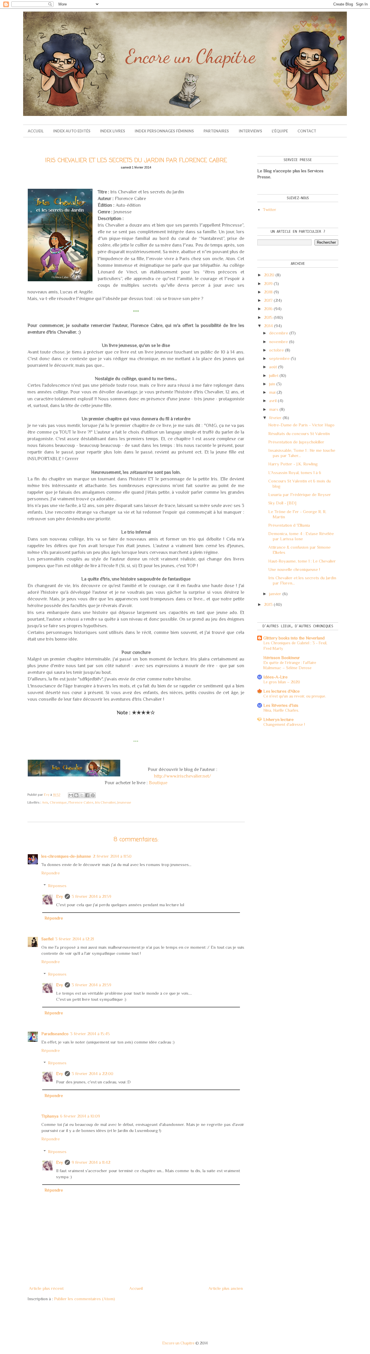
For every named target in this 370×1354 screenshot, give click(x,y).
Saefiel (47, 938)
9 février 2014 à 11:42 (91, 1162)
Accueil (36, 131)
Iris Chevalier (105, 802)
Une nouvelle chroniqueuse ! (294, 569)
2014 (268, 325)
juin (272, 383)
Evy (59, 896)
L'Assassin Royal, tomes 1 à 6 (294, 472)
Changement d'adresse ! (284, 724)
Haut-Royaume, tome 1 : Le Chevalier (302, 560)
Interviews (250, 131)
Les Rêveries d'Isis (280, 705)
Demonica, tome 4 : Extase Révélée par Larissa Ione (301, 536)
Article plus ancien (225, 1288)
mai (272, 392)
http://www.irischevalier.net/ (182, 776)
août (273, 366)
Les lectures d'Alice (281, 691)
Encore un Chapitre (178, 1343)
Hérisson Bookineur (281, 657)
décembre (278, 332)
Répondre (50, 872)
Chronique (58, 802)
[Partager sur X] (82, 795)
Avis (45, 802)
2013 (268, 604)
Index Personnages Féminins (164, 131)
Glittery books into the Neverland (294, 637)
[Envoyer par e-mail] (71, 795)
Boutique (158, 782)
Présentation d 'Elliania (289, 525)
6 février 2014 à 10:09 (80, 1115)
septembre (279, 358)
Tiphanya (49, 1115)
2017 (268, 300)
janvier (275, 593)
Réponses (57, 885)
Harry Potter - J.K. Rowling (293, 463)
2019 (268, 283)
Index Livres (112, 131)
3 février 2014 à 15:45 (90, 1033)
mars (273, 409)
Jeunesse (124, 802)
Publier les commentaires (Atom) (84, 1298)
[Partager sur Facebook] (87, 795)
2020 (269, 274)
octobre (276, 349)
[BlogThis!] (76, 795)
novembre (278, 341)
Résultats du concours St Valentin (299, 433)
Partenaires (216, 131)
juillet (273, 375)
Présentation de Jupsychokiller (296, 441)
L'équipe (280, 131)
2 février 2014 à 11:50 (112, 856)
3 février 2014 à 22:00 (92, 1073)
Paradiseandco (55, 1033)
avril (273, 400)
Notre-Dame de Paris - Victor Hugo (301, 424)
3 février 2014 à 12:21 (74, 938)
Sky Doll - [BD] (282, 502)
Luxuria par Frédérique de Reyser (299, 494)
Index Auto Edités (71, 131)
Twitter (269, 209)
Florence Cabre (81, 802)
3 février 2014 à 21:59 (91, 896)
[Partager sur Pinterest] (93, 795)
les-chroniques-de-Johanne (66, 856)
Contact (306, 131)
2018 (268, 291)
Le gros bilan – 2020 (281, 682)
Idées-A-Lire (275, 676)
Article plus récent (46, 1288)
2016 (268, 308)
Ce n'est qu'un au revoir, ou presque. (294, 696)
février (275, 417)
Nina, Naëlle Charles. (281, 710)
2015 (268, 317)
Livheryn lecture (278, 719)
